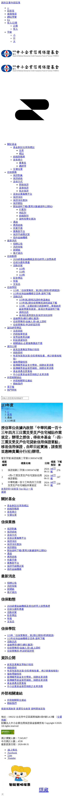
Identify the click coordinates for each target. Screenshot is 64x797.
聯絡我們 (12, 703)
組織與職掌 (13, 508)
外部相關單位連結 (16, 700)
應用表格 (12, 556)
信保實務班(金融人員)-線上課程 (23, 648)
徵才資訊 (12, 592)
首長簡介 (18, 159)
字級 (9, 32)
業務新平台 (13, 563)
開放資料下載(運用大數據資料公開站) (33, 206)
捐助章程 (12, 667)
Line (10, 755)
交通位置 (12, 515)
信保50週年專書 (15, 609)
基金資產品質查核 (16, 683)
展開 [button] (3, 492)
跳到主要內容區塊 (10, 2)
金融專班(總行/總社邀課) (20, 644)
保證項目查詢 (14, 544)
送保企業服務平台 (16, 538)
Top (21, 489)
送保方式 (18, 181)
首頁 (9, 414)
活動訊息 (18, 296)
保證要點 (12, 547)
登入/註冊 (12, 22)
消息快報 (12, 586)
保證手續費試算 (15, 566)
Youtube (12, 758)
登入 (15, 29)
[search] (1, 395)
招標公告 (12, 583)
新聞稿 (10, 589)
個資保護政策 (8, 708)
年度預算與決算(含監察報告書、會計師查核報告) (33, 670)
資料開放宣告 (38, 708)
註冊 (15, 26)
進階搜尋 (12, 14)
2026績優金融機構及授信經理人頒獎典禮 (28, 606)
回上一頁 (28, 489)
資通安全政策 (23, 708)
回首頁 (10, 10)
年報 (9, 618)
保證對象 (12, 528)
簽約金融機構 (14, 569)
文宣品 (10, 621)
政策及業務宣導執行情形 (20, 664)
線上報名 (12, 750)
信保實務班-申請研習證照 (20, 651)
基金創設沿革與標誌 (24, 147)
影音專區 (12, 615)
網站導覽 (12, 17)
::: (8, 8)
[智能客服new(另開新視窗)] (19, 790)
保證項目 (12, 541)
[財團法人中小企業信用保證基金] (30, 59)
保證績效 (12, 532)
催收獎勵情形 (14, 674)
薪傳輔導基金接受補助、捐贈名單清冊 (27, 680)
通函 (9, 553)
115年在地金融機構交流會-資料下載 (26, 638)
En (8, 20)
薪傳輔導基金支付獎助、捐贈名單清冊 (27, 677)
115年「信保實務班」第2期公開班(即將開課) (30, 635)
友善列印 (6, 489)
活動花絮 (18, 265)
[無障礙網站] (7, 733)
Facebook (12, 753)
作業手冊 (12, 560)
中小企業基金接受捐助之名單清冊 (25, 686)
